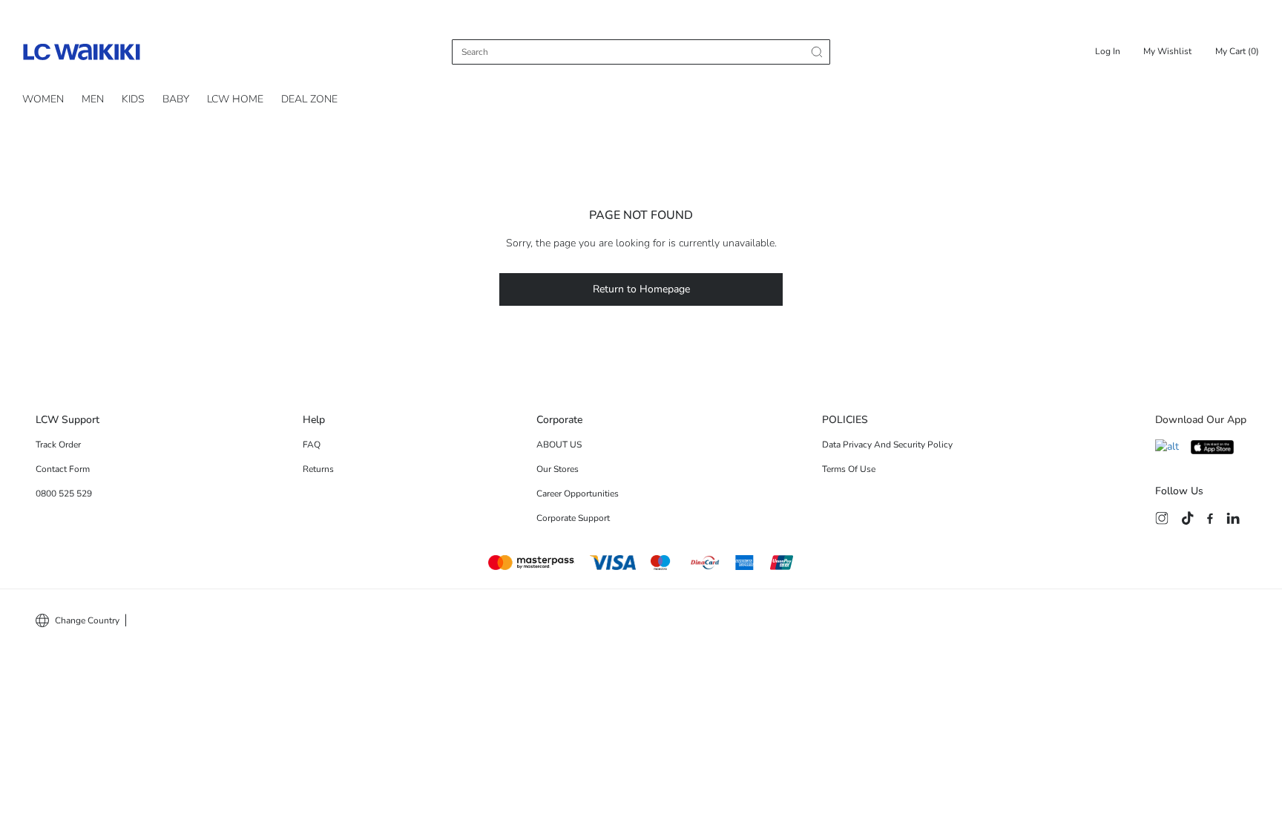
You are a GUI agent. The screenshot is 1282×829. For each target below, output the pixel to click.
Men (93, 99)
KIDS (133, 99)
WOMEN (43, 99)
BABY (175, 99)
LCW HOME (235, 99)
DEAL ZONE (309, 99)
